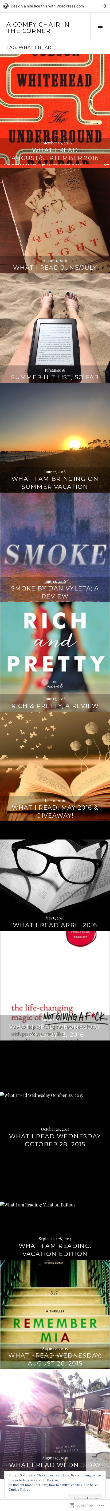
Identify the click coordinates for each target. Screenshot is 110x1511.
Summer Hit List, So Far (55, 377)
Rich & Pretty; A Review (55, 706)
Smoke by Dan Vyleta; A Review (55, 592)
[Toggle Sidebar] (100, 26)
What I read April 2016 (55, 925)
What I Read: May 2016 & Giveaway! (55, 811)
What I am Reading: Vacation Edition (55, 1250)
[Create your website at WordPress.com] (55, 6)
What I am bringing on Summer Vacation (55, 482)
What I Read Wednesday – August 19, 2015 (55, 1469)
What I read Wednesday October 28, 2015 (55, 1140)
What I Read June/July (55, 267)
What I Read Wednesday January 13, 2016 (55, 1030)
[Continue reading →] (55, 109)
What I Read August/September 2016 (55, 154)
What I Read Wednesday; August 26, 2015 (54, 1359)
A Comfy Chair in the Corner (38, 28)
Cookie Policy (19, 1489)
